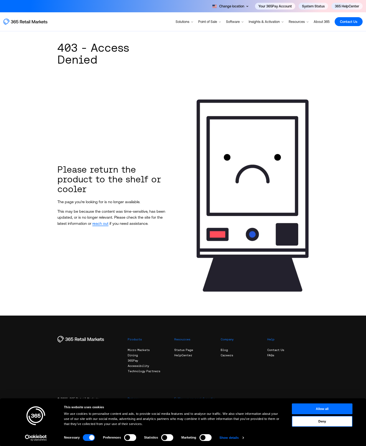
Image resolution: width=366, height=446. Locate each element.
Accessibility (138, 366)
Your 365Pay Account (275, 6)
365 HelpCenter (347, 6)
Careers (227, 355)
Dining (133, 355)
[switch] (130, 437)
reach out (100, 223)
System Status (313, 6)
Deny (322, 421)
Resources (297, 22)
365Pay (133, 360)
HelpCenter (183, 355)
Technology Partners (144, 371)
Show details (229, 437)
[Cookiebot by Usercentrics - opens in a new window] (35, 438)
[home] (29, 22)
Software (233, 22)
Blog (224, 350)
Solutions (182, 22)
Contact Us (348, 22)
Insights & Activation (264, 22)
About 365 (322, 22)
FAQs (270, 355)
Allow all (322, 409)
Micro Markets (139, 350)
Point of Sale (207, 22)
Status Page (183, 350)
